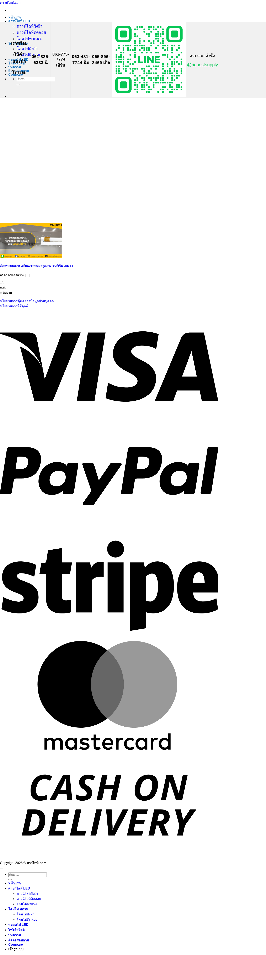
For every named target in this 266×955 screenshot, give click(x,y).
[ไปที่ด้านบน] (1, 868)
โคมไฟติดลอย (29, 55)
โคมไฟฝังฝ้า (27, 48)
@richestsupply (202, 64)
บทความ (14, 67)
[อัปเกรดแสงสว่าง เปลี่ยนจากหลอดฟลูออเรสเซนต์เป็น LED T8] (31, 257)
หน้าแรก (14, 17)
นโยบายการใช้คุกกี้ (14, 306)
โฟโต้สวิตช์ (16, 930)
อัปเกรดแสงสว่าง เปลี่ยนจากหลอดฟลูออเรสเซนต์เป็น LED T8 (36, 265)
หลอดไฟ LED (18, 924)
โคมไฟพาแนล (29, 38)
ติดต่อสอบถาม (18, 940)
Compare (15, 944)
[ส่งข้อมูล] (18, 84)
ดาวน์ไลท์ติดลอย (31, 32)
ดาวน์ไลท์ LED (19, 21)
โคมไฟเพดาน (18, 909)
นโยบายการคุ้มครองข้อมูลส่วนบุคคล (27, 301)
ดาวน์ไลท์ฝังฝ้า (29, 26)
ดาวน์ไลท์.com (10, 2)
